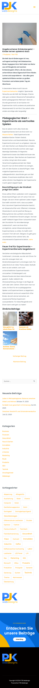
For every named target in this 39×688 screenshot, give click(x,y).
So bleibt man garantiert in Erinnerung (16, 405)
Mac (5, 558)
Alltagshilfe (20, 494)
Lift (27, 553)
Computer (7, 503)
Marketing (6, 455)
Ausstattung (8, 499)
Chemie (27, 499)
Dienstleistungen (10, 516)
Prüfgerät (18, 568)
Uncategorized (7, 473)
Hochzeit (16, 539)
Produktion (8, 568)
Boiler (19, 499)
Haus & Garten (7, 442)
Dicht (25, 507)
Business (5, 431)
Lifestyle (5, 452)
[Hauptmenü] (34, 7)
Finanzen (5, 435)
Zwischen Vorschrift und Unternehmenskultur (19, 411)
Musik (4, 459)
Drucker (29, 520)
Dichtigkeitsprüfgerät (23, 511)
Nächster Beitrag (19, 362)
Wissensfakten (7, 134)
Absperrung (8, 494)
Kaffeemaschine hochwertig (14, 549)
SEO (3, 466)
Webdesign (6, 476)
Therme (6, 577)
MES (24, 558)
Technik (5, 469)
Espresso (7, 525)
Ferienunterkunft (10, 529)
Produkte (7, 54)
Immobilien (6, 445)
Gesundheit (6, 438)
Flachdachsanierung (11, 534)
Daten (17, 503)
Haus (6, 539)
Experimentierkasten (10, 91)
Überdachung (9, 582)
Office (16, 563)
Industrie (5, 448)
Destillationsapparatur (12, 507)
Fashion (16, 525)
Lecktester (8, 553)
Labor (30, 549)
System (17, 573)
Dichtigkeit (8, 511)
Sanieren (29, 568)
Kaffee (18, 544)
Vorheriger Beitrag (19, 356)
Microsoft (7, 563)
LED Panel (18, 553)
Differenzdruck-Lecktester (13, 520)
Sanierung (7, 573)
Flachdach (23, 529)
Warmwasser (17, 577)
